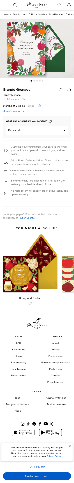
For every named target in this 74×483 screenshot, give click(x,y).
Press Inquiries (55, 382)
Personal (14, 130)
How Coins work (13, 111)
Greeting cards (20, 14)
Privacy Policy (54, 456)
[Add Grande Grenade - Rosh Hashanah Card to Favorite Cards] (60, 90)
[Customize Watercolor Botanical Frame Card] (37, 48)
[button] (50, 121)
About (55, 343)
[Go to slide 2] (34, 81)
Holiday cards (38, 14)
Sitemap (18, 356)
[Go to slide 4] (40, 81)
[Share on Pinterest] (34, 424)
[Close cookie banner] (70, 446)
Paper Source (27, 217)
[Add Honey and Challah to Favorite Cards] (30, 303)
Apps (18, 410)
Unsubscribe (18, 369)
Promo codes (55, 356)
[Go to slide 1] (31, 81)
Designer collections (17, 404)
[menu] (5, 5)
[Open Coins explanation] (39, 106)
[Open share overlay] (69, 89)
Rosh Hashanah (56, 14)
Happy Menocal (12, 95)
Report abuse (18, 375)
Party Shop (55, 369)
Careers (55, 375)
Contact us (18, 349)
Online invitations (56, 397)
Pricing (55, 349)
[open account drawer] (69, 5)
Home (6, 14)
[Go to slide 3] (37, 81)
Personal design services (55, 362)
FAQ (18, 343)
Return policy (18, 362)
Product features (56, 404)
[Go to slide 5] (42, 81)
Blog (17, 397)
